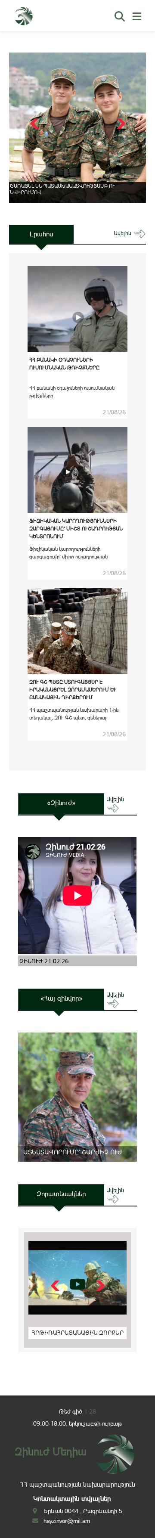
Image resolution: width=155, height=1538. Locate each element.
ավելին (123, 233)
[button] (120, 123)
